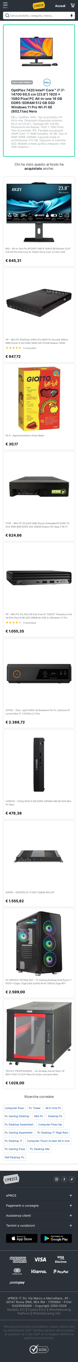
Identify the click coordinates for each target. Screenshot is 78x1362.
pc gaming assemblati (18, 1132)
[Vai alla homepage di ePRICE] (11, 1179)
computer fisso (14, 1108)
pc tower (35, 1108)
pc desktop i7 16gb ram (52, 1132)
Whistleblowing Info (47, 1313)
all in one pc (53, 1108)
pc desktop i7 (13, 1140)
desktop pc (55, 1116)
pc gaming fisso (15, 1149)
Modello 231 (16, 1309)
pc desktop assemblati (19, 1124)
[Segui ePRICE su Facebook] (64, 1179)
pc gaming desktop (17, 1116)
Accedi (60, 6)
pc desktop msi (39, 1149)
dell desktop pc (14, 1157)
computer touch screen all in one (48, 1140)
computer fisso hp (50, 1124)
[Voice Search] (71, 16)
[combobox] (39, 15)
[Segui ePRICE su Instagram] (56, 1179)
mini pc (38, 1116)
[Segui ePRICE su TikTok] (72, 1179)
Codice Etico (37, 1309)
